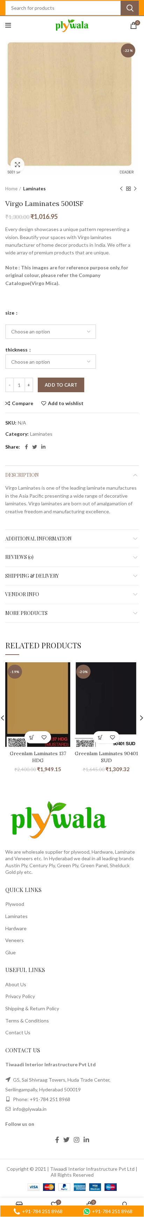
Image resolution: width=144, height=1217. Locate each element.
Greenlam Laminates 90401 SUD (106, 757)
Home (11, 188)
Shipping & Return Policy (32, 1008)
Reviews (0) (19, 557)
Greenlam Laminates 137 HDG (38, 757)
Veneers (14, 940)
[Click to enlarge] (17, 165)
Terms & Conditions (27, 1021)
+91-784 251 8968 (50, 1099)
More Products (26, 613)
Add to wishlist (66, 403)
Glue (10, 952)
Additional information (38, 538)
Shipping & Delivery (32, 575)
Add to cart (61, 385)
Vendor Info (22, 594)
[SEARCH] (130, 8)
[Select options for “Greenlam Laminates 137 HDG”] (32, 737)
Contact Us (17, 1032)
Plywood (14, 904)
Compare (22, 403)
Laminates (34, 188)
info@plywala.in (29, 1109)
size (10, 312)
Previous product (121, 188)
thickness (17, 349)
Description (22, 475)
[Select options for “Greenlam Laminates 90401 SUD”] (100, 737)
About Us (15, 984)
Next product (135, 188)
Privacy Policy (20, 996)
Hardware (16, 928)
